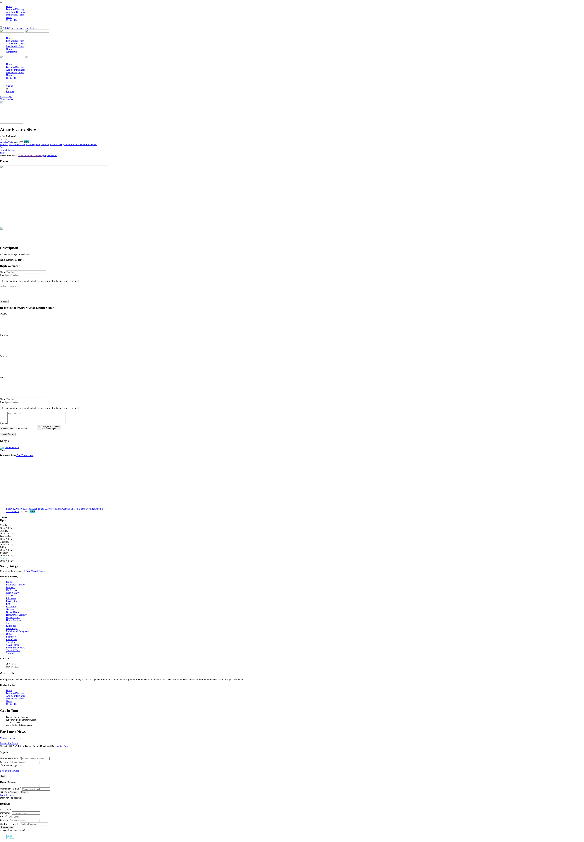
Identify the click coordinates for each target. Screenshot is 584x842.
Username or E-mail (9, 789)
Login (9, 835)
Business (10, 587)
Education (11, 598)
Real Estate (11, 639)
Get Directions (24, 455)
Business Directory (15, 9)
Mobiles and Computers (17, 631)
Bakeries (10, 582)
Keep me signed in (12, 765)
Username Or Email (9, 758)
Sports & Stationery (15, 647)
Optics (9, 634)
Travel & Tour (13, 650)
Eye (8, 604)
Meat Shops (11, 628)
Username (5, 813)
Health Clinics (13, 617)
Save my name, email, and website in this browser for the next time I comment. (41, 281)
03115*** (21, 141)
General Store (12, 612)
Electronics (11, 601)
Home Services (13, 620)
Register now (7, 827)
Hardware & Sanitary (16, 614)
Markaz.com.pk (7, 738)
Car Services (12, 590)
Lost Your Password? (10, 770)
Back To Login (7, 795)
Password (4, 762)
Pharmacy (11, 636)
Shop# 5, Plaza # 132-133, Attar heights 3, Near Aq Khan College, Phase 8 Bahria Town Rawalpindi (48, 144)
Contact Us (11, 20)
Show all (10, 653)
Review (3, 423)
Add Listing (6, 96)
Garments (10, 609)
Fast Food (11, 606)
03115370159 (7, 141)
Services (4, 139)
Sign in (9, 86)
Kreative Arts (61, 746)
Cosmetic (10, 595)
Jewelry (10, 623)
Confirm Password (9, 824)
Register (10, 91)
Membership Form (15, 14)
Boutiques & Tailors (15, 584)
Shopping (10, 642)
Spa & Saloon (12, 645)
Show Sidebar (7, 99)
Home (9, 6)
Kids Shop (11, 625)
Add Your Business (15, 12)
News (9, 17)
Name (3, 272)
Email (3, 275)
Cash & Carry (12, 593)
